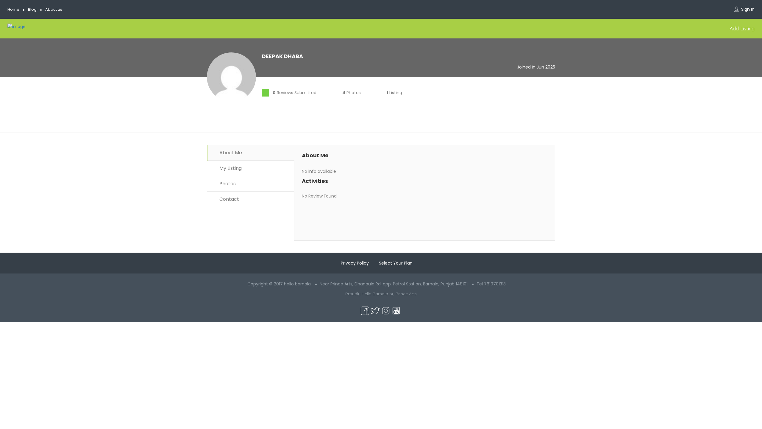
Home (13, 9)
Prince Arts (406, 293)
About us (53, 9)
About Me (230, 152)
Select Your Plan (396, 263)
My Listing (230, 168)
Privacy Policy (355, 263)
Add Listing (741, 28)
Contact (228, 199)
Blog (32, 9)
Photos (227, 183)
